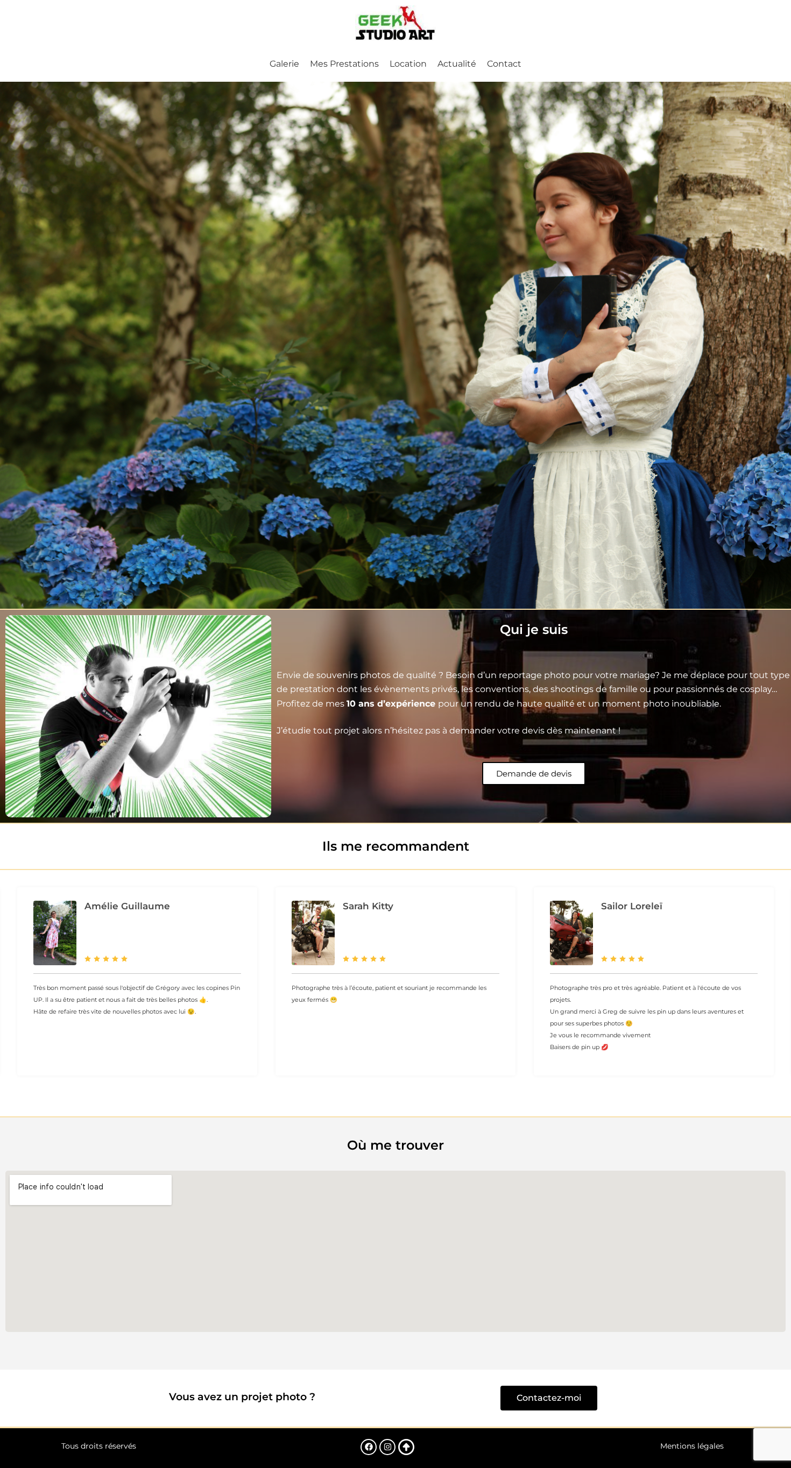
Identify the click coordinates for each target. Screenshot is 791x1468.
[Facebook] (369, 1447)
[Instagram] (387, 1447)
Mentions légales (692, 1446)
